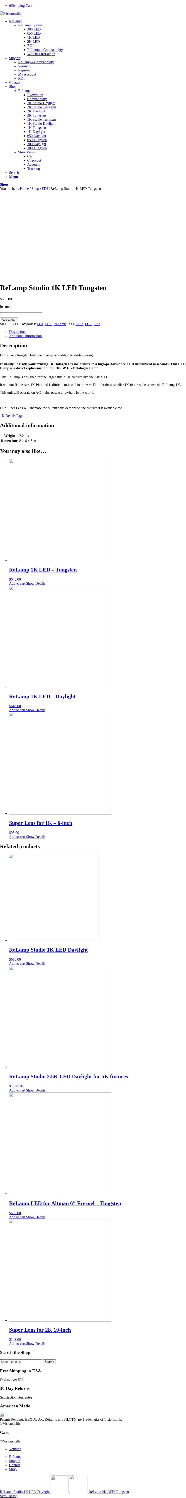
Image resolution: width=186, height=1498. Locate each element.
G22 (97, 324)
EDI (45, 188)
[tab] (97, 332)
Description (17, 332)
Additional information (25, 336)
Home (24, 188)
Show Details (35, 583)
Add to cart (9, 319)
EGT (48, 324)
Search (49, 1361)
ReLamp (24, 91)
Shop (4, 184)
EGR (79, 324)
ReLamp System (30, 25)
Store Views (27, 152)
